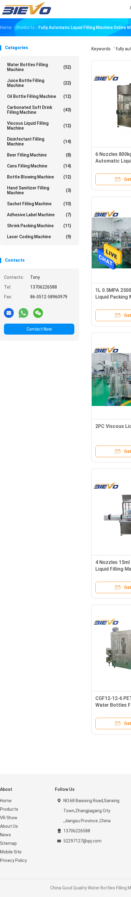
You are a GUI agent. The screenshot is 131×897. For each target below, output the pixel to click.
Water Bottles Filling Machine (39, 67)
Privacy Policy (13, 860)
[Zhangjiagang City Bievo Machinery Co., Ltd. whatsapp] (23, 313)
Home (6, 800)
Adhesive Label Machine (39, 214)
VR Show (8, 817)
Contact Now (39, 329)
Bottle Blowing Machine (39, 176)
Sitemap (8, 843)
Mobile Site (11, 851)
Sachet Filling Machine (39, 203)
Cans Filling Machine (39, 165)
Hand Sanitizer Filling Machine (39, 190)
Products (9, 809)
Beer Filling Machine (39, 154)
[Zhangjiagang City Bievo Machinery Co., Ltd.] (27, 9)
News (5, 834)
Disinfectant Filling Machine (39, 141)
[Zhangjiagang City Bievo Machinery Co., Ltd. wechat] (38, 313)
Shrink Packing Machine (39, 225)
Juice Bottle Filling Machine (39, 83)
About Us (9, 826)
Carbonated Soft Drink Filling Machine (39, 110)
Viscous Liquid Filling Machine (39, 126)
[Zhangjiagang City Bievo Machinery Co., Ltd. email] (9, 313)
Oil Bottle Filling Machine (39, 96)
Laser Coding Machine (39, 236)
